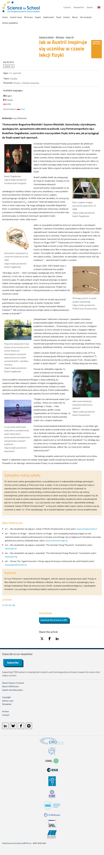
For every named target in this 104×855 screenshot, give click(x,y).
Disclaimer (7, 704)
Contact (67, 7)
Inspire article (96, 42)
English (9, 95)
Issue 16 (69, 37)
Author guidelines (10, 22)
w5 (94, 355)
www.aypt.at (11, 548)
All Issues (28, 17)
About (75, 17)
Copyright (6, 697)
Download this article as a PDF (54, 619)
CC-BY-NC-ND (8, 605)
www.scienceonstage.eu (57, 540)
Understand (48, 17)
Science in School (46, 37)
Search (90, 7)
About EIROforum (10, 686)
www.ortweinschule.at (87, 528)
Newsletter (79, 7)
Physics (16, 82)
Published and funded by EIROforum (17, 843)
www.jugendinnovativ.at (16, 564)
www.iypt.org (11, 556)
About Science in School (13, 682)
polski (8, 103)
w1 (90, 150)
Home (5, 17)
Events (66, 17)
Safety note (7, 700)
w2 (56, 242)
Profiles (13, 78)
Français (9, 99)
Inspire (38, 17)
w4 (20, 313)
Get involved (85, 17)
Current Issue (16, 17)
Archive (5, 711)
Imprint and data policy (12, 690)
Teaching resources (30, 82)
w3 (11, 309)
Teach (58, 17)
